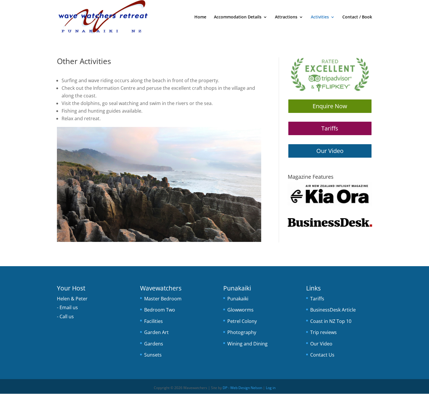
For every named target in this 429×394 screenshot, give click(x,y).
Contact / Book (357, 17)
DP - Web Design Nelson (242, 387)
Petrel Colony (242, 321)
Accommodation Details (237, 17)
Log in (270, 387)
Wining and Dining (247, 343)
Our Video (329, 151)
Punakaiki (237, 298)
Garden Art (156, 332)
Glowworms (240, 310)
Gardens (153, 343)
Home (200, 17)
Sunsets (153, 355)
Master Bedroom (163, 298)
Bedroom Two (159, 310)
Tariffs (329, 128)
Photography (241, 332)
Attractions (286, 17)
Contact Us (322, 355)
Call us (67, 316)
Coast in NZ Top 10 (330, 321)
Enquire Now (330, 106)
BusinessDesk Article (333, 310)
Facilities (153, 321)
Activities (320, 17)
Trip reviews (323, 332)
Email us (69, 307)
